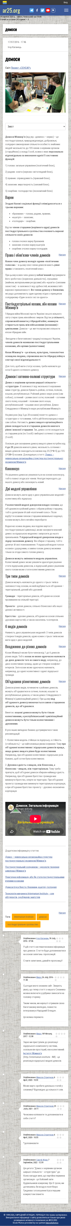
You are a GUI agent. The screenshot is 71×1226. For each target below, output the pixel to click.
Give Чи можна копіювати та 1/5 (58, 1106)
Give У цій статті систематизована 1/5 (57, 938)
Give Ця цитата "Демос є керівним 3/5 (63, 1160)
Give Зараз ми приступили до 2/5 (59, 1033)
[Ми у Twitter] (42, 10)
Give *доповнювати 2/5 (60, 1134)
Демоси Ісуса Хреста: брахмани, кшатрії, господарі (31, 887)
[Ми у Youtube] (48, 10)
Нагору (62, 254)
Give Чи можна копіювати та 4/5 (58, 1108)
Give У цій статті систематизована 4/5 (57, 941)
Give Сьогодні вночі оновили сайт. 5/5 (55, 980)
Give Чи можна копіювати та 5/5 (60, 1108)
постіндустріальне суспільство (23, 924)
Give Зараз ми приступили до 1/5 (56, 1033)
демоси (43, 917)
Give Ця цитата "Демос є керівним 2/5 (60, 1160)
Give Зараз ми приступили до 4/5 (64, 1033)
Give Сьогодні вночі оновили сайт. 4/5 (63, 977)
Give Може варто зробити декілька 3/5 (63, 1077)
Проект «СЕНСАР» (21, 67)
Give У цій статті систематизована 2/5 (59, 938)
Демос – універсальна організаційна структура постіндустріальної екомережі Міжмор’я (34, 458)
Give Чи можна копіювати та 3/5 (63, 1106)
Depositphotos (52, 1223)
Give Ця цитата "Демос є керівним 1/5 (57, 1160)
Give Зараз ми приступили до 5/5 (56, 1036)
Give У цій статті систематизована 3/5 (62, 938)
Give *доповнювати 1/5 (57, 1134)
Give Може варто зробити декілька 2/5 (60, 1077)
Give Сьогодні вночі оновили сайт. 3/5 (61, 977)
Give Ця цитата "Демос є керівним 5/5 (60, 1162)
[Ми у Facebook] (37, 10)
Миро (39, 977)
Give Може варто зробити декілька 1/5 (57, 1077)
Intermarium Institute (24, 917)
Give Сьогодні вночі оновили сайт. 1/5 (55, 977)
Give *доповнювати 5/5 (60, 1137)
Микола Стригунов (45, 1077)
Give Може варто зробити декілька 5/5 (60, 1080)
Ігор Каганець (42, 938)
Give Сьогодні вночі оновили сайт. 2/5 (58, 977)
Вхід (66, 2)
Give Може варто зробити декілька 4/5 (57, 1080)
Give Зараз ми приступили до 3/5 (61, 1033)
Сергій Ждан (42, 1160)
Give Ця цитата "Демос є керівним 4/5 (57, 1162)
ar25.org (11, 10)
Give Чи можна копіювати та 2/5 (60, 1106)
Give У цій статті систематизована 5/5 (59, 941)
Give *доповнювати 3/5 (63, 1134)
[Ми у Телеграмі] (32, 10)
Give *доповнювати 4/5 (57, 1137)
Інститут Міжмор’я (32, 1053)
